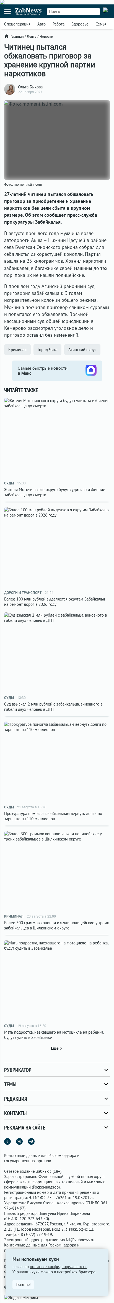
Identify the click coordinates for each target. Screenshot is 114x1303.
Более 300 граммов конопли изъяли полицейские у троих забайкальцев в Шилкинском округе (56, 925)
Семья (101, 24)
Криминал (17, 349)
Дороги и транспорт (23, 593)
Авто (41, 24)
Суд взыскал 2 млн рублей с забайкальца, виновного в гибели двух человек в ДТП (53, 706)
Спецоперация (17, 24)
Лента (32, 37)
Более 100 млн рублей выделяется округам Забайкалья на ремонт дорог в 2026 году (54, 601)
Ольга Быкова (30, 87)
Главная (17, 37)
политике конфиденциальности (58, 1266)
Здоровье (80, 24)
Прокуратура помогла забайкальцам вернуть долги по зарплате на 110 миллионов (53, 816)
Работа (58, 24)
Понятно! (23, 1284)
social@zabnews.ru (77, 1239)
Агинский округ (82, 349)
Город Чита (47, 349)
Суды (9, 483)
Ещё (55, 1048)
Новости (46, 37)
